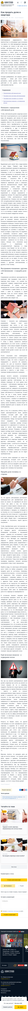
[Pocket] (24, 790)
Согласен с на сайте (13, 911)
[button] (26, 947)
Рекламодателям (5, 990)
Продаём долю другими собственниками (14, 96)
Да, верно (20, 1007)
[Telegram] (26, 790)
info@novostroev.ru (5, 978)
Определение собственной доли (12, 93)
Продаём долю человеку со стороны (13, 98)
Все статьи (14, 866)
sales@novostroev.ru (5, 985)
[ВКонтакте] (20, 790)
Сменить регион (7, 1007)
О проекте (4, 989)
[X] (22, 790)
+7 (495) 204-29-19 (22, 5)
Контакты (3, 992)
